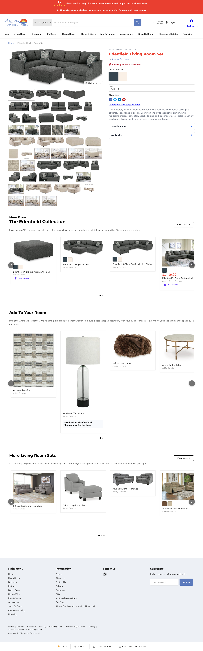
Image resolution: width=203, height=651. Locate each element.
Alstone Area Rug (22, 390)
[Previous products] (11, 265)
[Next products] (192, 265)
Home (6, 34)
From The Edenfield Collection (122, 49)
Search (59, 574)
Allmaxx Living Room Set (125, 488)
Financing (187, 34)
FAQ (58, 594)
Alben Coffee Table (171, 365)
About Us (60, 578)
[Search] (137, 22)
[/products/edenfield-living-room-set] (83, 247)
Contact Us (61, 582)
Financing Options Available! (126, 64)
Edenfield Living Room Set (76, 264)
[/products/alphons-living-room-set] (182, 486)
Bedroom (37, 34)
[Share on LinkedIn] (119, 99)
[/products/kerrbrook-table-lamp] (83, 372)
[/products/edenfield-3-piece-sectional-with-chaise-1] (182, 252)
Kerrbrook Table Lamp (74, 413)
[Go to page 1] (100, 295)
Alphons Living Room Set (175, 508)
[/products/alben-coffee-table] (182, 347)
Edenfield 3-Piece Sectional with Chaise (132, 264)
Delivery (59, 586)
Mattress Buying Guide (66, 598)
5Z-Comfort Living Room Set (27, 506)
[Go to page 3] (104, 535)
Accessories (126, 34)
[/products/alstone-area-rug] (33, 360)
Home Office (88, 34)
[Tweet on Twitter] (115, 99)
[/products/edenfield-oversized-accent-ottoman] (33, 251)
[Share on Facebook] (110, 99)
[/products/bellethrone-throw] (133, 346)
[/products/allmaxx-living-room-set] (133, 479)
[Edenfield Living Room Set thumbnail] (21, 94)
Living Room (20, 34)
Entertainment (107, 34)
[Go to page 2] (102, 295)
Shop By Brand (146, 34)
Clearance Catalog (168, 34)
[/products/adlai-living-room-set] (83, 488)
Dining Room (69, 34)
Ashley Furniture (120, 59)
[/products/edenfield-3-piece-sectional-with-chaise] (133, 247)
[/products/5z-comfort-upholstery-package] (33, 488)
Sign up (186, 582)
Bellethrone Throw (122, 363)
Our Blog (60, 602)
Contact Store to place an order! (124, 104)
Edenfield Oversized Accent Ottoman (31, 271)
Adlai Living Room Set (74, 505)
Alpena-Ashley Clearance (172, 281)
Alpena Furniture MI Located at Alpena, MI (75, 606)
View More (182, 224)
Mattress (52, 34)
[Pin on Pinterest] (124, 99)
